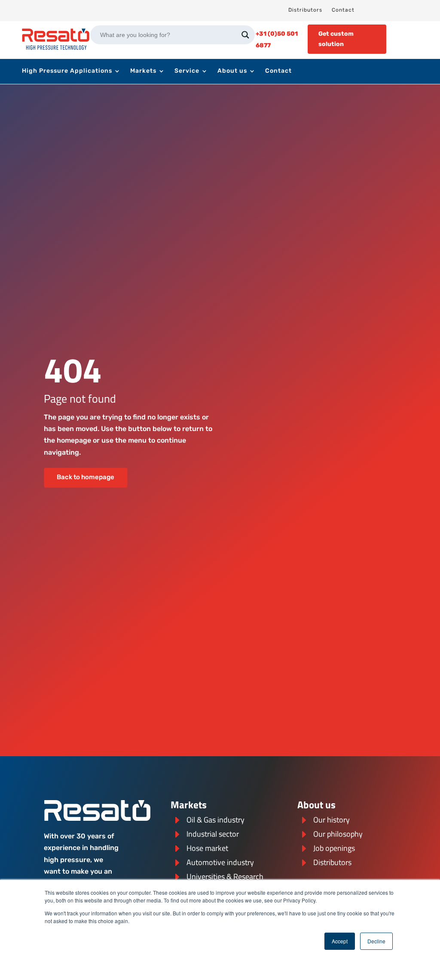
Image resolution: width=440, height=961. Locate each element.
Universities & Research (224, 876)
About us (232, 71)
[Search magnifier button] (245, 35)
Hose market (207, 848)
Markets (143, 71)
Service (186, 71)
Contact (343, 10)
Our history (331, 819)
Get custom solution (336, 39)
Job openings (334, 848)
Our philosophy (338, 834)
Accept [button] (340, 941)
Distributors (305, 10)
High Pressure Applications (67, 71)
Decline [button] (376, 941)
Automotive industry (220, 862)
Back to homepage (85, 477)
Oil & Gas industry (215, 819)
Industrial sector (212, 834)
